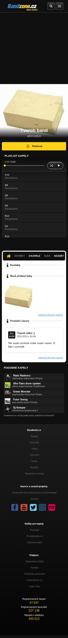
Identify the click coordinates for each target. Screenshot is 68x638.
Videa (35, 448)
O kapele (34, 256)
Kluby (34, 461)
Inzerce (34, 499)
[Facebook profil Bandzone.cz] (14, 507)
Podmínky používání (34, 574)
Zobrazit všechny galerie (50, 315)
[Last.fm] (51, 507)
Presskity (34, 530)
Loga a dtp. (34, 586)
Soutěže (34, 467)
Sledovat (37, 146)
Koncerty (34, 442)
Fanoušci (34, 455)
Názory (59, 256)
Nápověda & (34, 561)
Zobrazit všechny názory (50, 357)
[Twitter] (33, 507)
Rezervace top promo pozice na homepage (34, 492)
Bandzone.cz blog (34, 473)
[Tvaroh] (18, 296)
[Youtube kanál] (24, 507)
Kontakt (34, 567)
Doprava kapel (34, 542)
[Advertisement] (34, 48)
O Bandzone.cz (34, 580)
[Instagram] (42, 507)
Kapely (34, 436)
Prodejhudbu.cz (34, 536)
